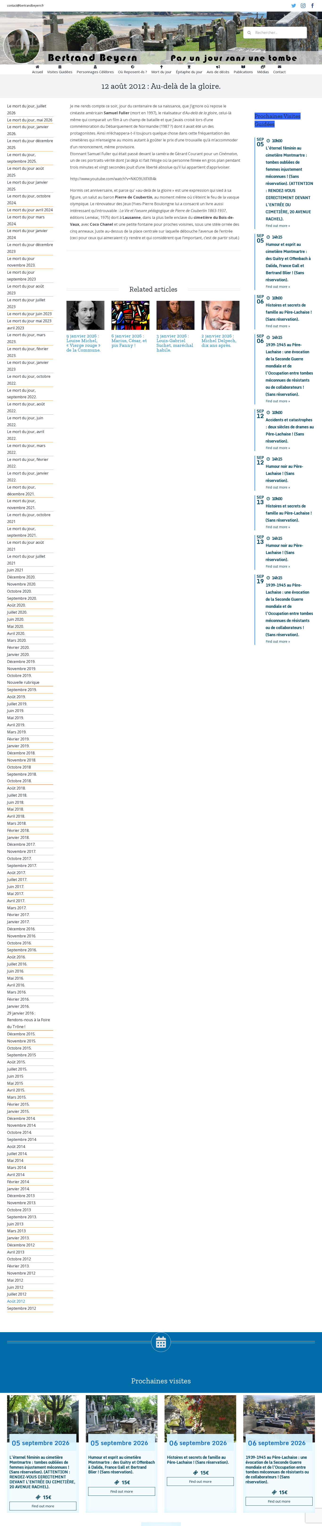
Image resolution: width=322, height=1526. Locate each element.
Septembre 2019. (22, 689)
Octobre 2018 (19, 767)
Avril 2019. (16, 724)
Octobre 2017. (19, 858)
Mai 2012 (15, 1280)
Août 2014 (16, 1146)
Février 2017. (18, 914)
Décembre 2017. (21, 844)
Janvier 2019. (18, 745)
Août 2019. (16, 696)
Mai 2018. (15, 809)
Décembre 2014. (21, 1118)
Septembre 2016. (22, 949)
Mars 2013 (16, 1230)
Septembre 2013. (22, 1217)
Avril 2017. (16, 900)
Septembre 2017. (22, 865)
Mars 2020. (16, 640)
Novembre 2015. (21, 1041)
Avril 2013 (15, 1252)
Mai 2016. (15, 978)
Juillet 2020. (17, 612)
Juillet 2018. (17, 795)
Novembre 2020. (21, 584)
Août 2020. (16, 605)
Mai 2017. (15, 893)
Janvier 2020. (18, 654)
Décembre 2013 (21, 1195)
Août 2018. (16, 788)
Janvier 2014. (18, 1188)
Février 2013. (18, 1266)
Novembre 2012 (21, 1273)
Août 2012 (16, 1301)
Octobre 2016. (19, 943)
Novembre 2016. (21, 936)
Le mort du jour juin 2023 (29, 313)
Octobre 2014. (19, 1132)
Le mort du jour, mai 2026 (29, 120)
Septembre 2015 (21, 1055)
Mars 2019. (16, 732)
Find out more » (278, 225)
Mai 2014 (15, 1160)
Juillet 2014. (17, 1153)
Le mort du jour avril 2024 (30, 210)
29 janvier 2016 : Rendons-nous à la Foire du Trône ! (28, 1020)
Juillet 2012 (16, 1294)
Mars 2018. (16, 823)
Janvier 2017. (18, 921)
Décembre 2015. (21, 1034)
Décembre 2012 (21, 1245)
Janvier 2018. (18, 837)
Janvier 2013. (18, 1238)
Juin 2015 (15, 1076)
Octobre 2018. (19, 780)
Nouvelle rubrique (23, 682)
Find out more (43, 1506)
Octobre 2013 (19, 1209)
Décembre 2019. (21, 661)
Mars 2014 (16, 1167)
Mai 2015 (15, 1083)
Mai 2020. (15, 626)
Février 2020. (18, 647)
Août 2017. (16, 872)
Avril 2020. (16, 633)
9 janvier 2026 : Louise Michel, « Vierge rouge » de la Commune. (83, 343)
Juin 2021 (15, 570)
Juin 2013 (15, 1224)
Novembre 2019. (21, 668)
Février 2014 (18, 1181)
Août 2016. (16, 957)
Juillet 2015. (17, 1069)
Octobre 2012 (19, 1259)
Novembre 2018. (21, 760)
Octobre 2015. (19, 1048)
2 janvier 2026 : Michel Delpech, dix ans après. (219, 340)
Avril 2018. (16, 816)
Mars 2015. (16, 1097)
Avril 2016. (16, 985)
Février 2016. (18, 999)
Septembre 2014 (21, 1139)
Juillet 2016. (17, 964)
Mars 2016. (16, 992)
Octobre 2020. (19, 591)
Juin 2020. (15, 619)
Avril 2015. (16, 1090)
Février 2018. (18, 830)
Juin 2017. (15, 886)
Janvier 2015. (18, 1111)
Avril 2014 (15, 1174)
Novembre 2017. (21, 851)
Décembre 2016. (21, 928)
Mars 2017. (16, 907)
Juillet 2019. (17, 703)
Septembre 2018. (22, 774)
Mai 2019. (15, 717)
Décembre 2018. (21, 753)
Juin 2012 (15, 1287)
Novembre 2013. (21, 1202)
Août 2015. (16, 1062)
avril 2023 (15, 328)
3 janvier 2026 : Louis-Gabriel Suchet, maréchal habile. (175, 343)
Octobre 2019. (19, 675)
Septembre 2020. (22, 598)
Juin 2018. (15, 802)
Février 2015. (18, 1104)
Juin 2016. (15, 971)
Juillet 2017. (17, 879)
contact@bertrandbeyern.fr (25, 6)
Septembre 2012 (21, 1308)
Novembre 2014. (21, 1125)
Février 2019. (18, 739)
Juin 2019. (15, 710)
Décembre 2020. (21, 577)
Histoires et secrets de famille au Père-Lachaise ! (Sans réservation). (289, 312)
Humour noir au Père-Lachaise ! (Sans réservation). (284, 473)
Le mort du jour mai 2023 (29, 320)
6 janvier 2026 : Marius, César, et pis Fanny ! (129, 340)
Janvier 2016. (18, 1006)
